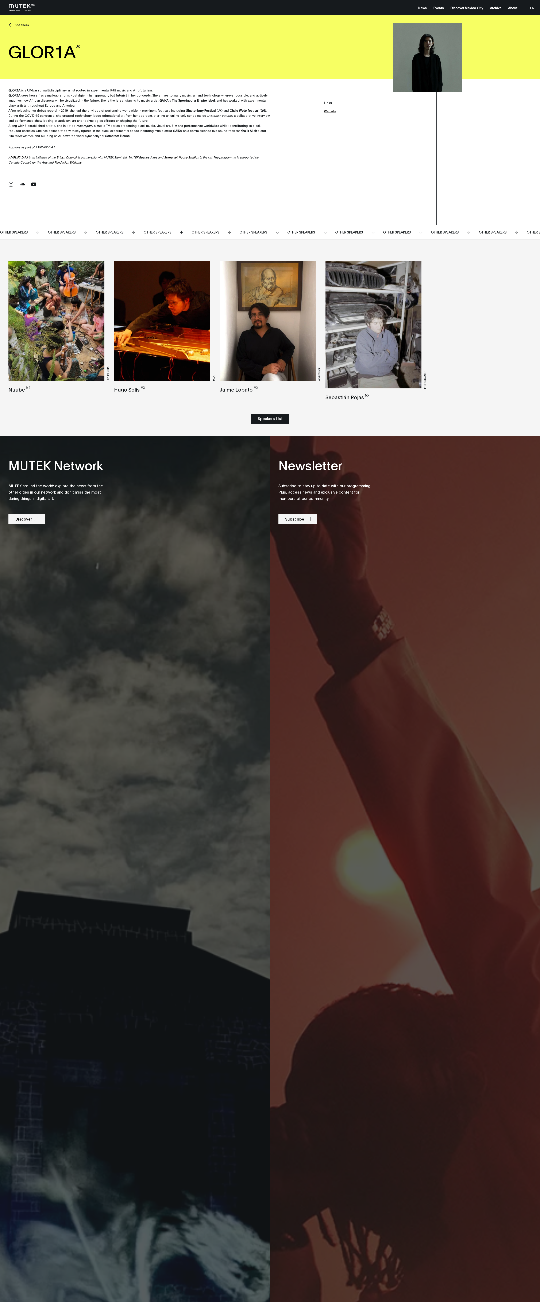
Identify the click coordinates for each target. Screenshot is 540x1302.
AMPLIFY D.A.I (18, 157)
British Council (67, 157)
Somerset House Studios (181, 157)
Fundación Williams (67, 162)
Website (330, 111)
